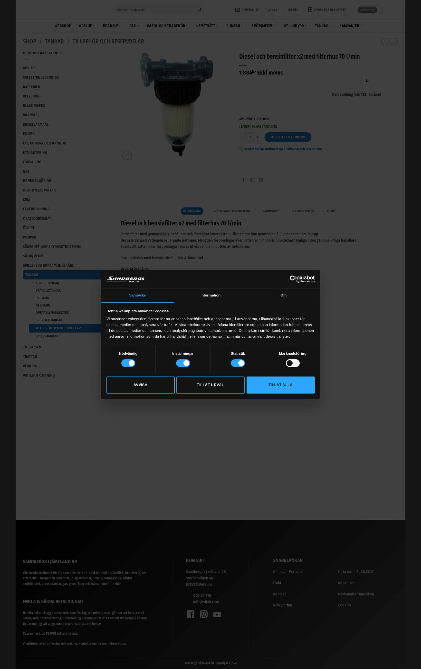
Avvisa (141, 385)
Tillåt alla (280, 385)
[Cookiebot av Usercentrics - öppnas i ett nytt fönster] (293, 279)
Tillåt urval (210, 385)
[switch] (183, 363)
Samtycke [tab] (137, 295)
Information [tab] (210, 295)
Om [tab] (283, 295)
